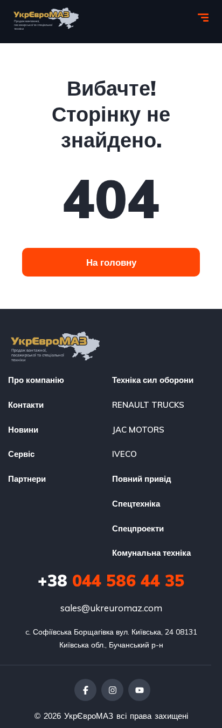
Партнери (27, 479)
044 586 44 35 (111, 580)
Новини (23, 429)
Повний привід (141, 479)
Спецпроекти (138, 528)
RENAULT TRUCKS (148, 405)
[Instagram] (112, 690)
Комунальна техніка (151, 553)
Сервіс (21, 454)
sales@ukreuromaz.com (111, 608)
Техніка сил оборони (152, 380)
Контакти (26, 405)
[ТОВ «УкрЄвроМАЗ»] (46, 19)
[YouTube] (139, 690)
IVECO (124, 454)
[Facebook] (85, 690)
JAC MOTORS (138, 429)
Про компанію (36, 380)
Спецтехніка (136, 503)
